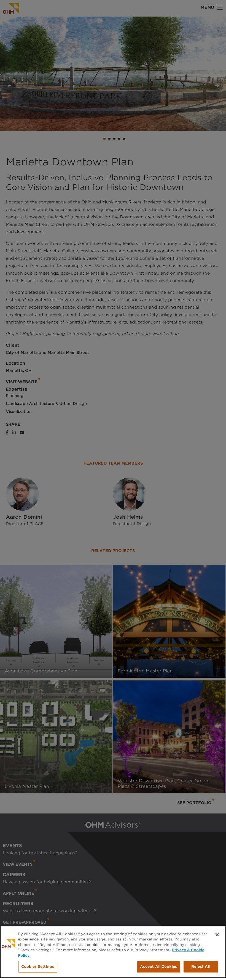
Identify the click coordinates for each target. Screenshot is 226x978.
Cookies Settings (37, 966)
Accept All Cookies (158, 966)
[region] (113, 952)
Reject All (200, 966)
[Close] (217, 935)
